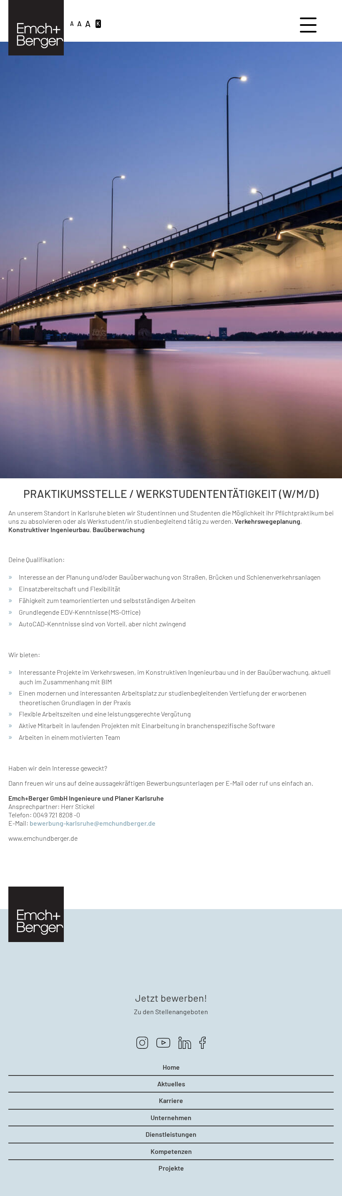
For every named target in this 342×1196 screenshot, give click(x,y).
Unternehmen (171, 1117)
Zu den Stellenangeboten (171, 1011)
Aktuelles (171, 1084)
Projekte (171, 1168)
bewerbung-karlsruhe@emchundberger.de (93, 823)
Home (171, 1067)
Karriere (171, 1100)
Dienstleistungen (171, 1134)
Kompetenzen (171, 1151)
